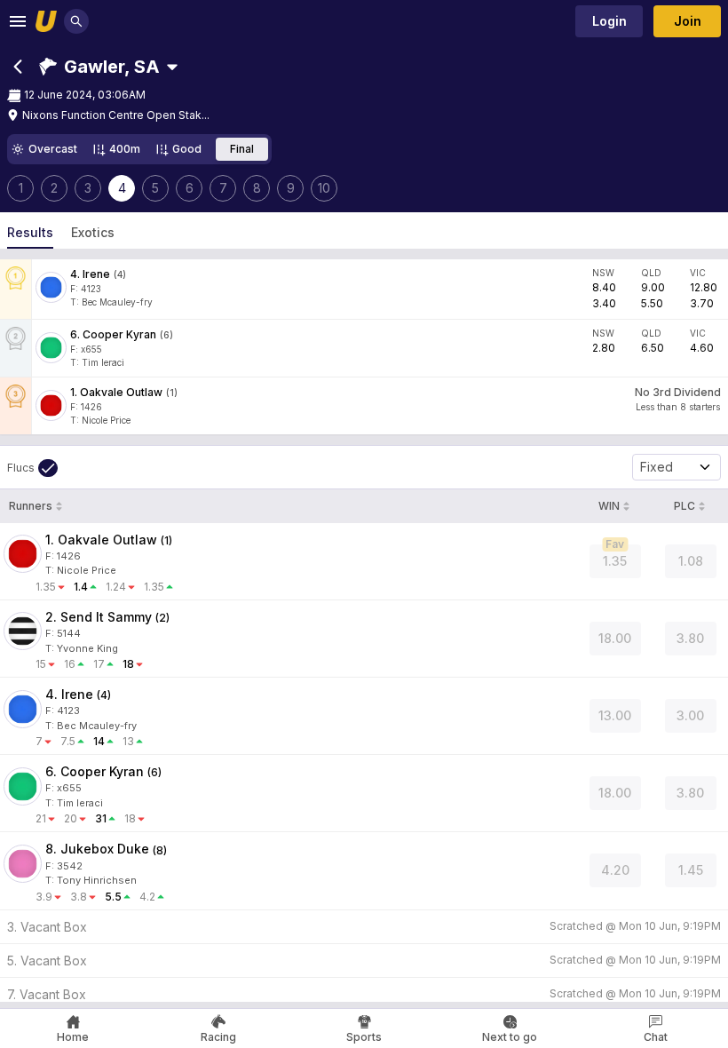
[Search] (76, 21)
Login (609, 20)
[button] (99, 66)
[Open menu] (17, 21)
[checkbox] (32, 468)
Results (30, 232)
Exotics (93, 232)
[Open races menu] (172, 66)
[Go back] (17, 66)
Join (687, 20)
